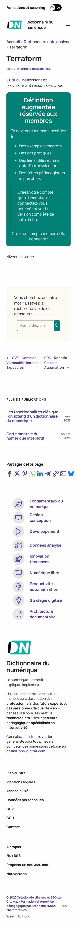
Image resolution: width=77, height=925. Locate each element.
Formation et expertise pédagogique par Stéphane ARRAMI (32, 903)
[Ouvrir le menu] (68, 24)
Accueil (13, 41)
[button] (9, 474)
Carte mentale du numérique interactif (25, 436)
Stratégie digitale (46, 600)
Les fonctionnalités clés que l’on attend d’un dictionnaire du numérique (32, 416)
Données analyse (45, 545)
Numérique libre (44, 572)
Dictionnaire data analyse (47, 41)
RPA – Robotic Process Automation (55, 362)
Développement (44, 531)
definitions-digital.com (25, 751)
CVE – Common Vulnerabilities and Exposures (22, 362)
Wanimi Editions (18, 916)
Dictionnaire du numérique (40, 24)
